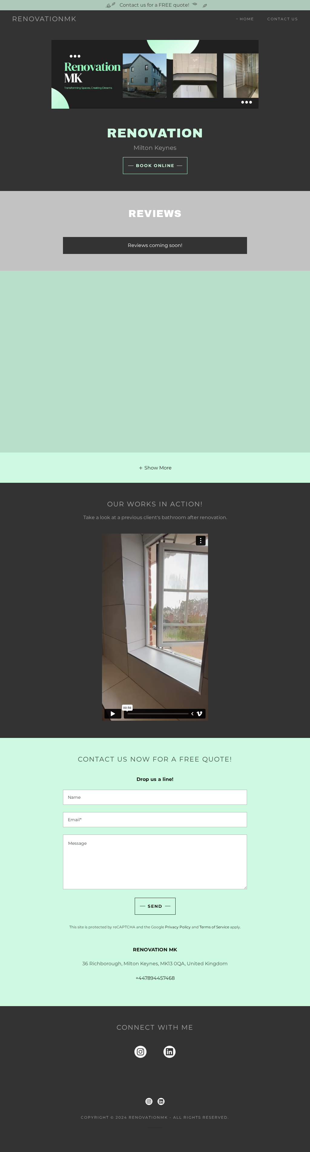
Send (155, 906)
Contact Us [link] (282, 19)
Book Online (155, 165)
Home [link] (247, 19)
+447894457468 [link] (155, 978)
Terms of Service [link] (214, 927)
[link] (44, 19)
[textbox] (155, 797)
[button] (155, 468)
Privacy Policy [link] (178, 927)
